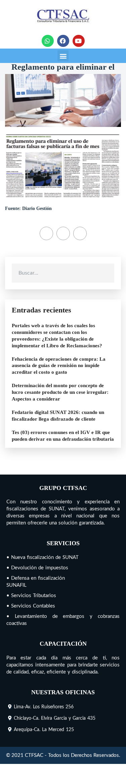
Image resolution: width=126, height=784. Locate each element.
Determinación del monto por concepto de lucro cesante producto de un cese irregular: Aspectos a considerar (60, 392)
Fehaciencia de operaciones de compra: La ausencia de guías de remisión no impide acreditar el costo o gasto (59, 365)
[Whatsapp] (48, 41)
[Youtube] (79, 41)
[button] (63, 55)
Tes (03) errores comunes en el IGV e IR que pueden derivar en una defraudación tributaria (63, 436)
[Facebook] (63, 41)
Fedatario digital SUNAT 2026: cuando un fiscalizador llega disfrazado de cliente (58, 416)
